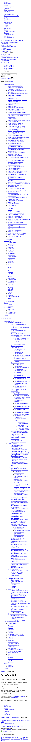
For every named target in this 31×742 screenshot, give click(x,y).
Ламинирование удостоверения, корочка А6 (21, 494)
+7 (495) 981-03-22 (6, 50)
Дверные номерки (19, 620)
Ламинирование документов (16, 141)
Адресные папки (12, 118)
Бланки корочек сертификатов (19, 535)
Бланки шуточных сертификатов (19, 374)
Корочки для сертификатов (16, 143)
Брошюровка (11, 244)
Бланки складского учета (15, 103)
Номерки (10, 238)
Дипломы (10, 247)
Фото (9, 293)
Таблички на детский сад (15, 216)
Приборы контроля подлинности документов (18, 441)
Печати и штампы (13, 193)
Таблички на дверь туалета (15, 222)
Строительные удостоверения (16, 188)
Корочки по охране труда (15, 177)
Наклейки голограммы (14, 110)
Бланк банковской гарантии (16, 107)
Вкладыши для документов (16, 166)
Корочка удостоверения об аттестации (19, 183)
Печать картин (12, 205)
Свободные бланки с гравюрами (17, 97)
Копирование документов (12, 254)
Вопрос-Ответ (8, 22)
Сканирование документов (12, 281)
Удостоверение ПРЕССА (15, 172)
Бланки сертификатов (14, 101)
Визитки (10, 245)
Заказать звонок (5, 54)
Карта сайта (23, 737)
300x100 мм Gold (19, 612)
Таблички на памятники (15, 230)
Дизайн (10, 304)
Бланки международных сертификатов (21, 368)
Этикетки (10, 300)
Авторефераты (12, 242)
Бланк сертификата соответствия (20, 386)
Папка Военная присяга (15, 135)
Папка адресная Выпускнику (16, 131)
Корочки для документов (15, 138)
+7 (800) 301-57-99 (6, 51)
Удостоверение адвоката (15, 155)
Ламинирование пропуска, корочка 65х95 (22, 484)
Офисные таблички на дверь (16, 213)
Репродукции (12, 202)
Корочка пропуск (13, 169)
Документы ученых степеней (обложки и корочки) (16, 153)
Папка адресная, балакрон (15, 124)
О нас (5, 2)
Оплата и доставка (9, 6)
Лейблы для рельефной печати (17, 112)
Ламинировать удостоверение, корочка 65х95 (21, 476)
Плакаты (10, 208)
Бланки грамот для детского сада (19, 416)
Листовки (10, 259)
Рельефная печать (13, 199)
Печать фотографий (13, 203)
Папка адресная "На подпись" (16, 126)
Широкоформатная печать (15, 200)
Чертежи (10, 295)
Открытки (11, 262)
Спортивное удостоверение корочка (18, 189)
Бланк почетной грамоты (21, 395)
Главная (3, 671)
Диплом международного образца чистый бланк (22, 357)
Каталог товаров (9, 14)
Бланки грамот (12, 106)
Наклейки (10, 261)
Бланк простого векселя (21, 338)
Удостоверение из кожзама (15, 146)
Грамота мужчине (23, 426)
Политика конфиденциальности (10, 739)
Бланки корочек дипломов (22, 530)
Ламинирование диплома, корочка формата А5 (22, 490)
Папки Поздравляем (13, 129)
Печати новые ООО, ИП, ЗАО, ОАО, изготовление (20, 571)
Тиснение (10, 306)
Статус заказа (8, 23)
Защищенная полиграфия (15, 86)
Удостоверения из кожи (14, 145)
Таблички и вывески (14, 211)
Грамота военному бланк (21, 408)
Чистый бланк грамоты (21, 394)
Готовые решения (13, 231)
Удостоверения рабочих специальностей (15, 185)
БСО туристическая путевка (16, 109)
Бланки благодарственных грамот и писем (22, 397)
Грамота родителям (23, 429)
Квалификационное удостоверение (18, 157)
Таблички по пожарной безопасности (19, 219)
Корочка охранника (13, 191)
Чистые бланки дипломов (22, 355)
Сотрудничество (9, 10)
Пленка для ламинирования (19, 472)
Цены (5, 20)
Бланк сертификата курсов (22, 381)
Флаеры (10, 292)
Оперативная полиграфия (11, 16)
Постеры (10, 207)
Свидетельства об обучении (19, 349)
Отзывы (6, 8)
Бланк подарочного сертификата (20, 371)
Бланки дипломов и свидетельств (17, 100)
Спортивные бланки (14, 89)
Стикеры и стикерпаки (14, 651)
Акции (6, 25)
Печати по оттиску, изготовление (17, 197)
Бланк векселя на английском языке (19, 343)
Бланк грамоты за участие (22, 406)
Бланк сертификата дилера (22, 377)
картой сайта (14, 697)
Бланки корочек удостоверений (19, 527)
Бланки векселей (12, 98)
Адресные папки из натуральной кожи (19, 120)
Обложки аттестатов (14, 165)
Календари (11, 250)
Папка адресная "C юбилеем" (16, 128)
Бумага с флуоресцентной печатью (18, 93)
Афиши (10, 210)
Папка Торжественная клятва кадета (18, 137)
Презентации (11, 278)
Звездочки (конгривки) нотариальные (19, 114)
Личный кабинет (9, 37)
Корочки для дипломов (14, 163)
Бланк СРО (11, 104)
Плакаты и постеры (13, 645)
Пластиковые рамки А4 (14, 236)
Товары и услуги (6, 318)
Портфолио (7, 19)
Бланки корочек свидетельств (19, 532)
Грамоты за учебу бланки (21, 414)
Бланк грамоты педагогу (21, 412)
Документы (11, 248)
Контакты (7, 11)
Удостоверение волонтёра (15, 140)
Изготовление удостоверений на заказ (19, 148)
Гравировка (11, 301)
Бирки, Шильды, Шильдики (16, 234)
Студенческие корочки (14, 168)
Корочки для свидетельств (15, 162)
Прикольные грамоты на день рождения (23, 423)
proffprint (6, 69)
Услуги (6, 17)
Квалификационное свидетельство (18, 159)
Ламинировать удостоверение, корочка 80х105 (21, 480)
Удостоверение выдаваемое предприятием (16, 150)
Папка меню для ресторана (15, 132)
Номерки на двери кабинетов (16, 214)
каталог (10, 81)
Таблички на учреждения (15, 217)
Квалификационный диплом (16, 160)
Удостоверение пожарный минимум (18, 182)
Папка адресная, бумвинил (15, 123)
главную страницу (19, 696)
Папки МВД (11, 134)
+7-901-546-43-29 (9, 65)
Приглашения (12, 279)
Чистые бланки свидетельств (18, 352)
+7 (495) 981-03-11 (6, 729)
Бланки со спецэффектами (15, 87)
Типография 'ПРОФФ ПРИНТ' (11, 717)
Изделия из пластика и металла (17, 233)
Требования (7, 3)
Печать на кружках (13, 643)
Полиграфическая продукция (9, 737)
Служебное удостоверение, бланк (17, 171)
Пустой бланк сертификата (18, 365)
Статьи (6, 5)
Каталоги (10, 251)
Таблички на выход (13, 220)
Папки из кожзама (13, 121)
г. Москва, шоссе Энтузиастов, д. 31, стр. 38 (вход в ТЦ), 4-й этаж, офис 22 (10, 59)
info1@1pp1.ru (5, 56)
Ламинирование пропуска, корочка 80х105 (22, 487)
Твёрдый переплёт (10, 289)
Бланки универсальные (14, 95)
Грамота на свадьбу (23, 428)
